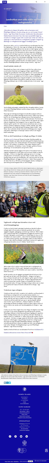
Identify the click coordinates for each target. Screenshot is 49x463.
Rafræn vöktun (24, 414)
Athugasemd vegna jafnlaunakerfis (24, 417)
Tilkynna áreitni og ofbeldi (24, 416)
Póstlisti (24, 401)
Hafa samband (22, 411)
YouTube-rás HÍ (38, 329)
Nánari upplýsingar (24, 461)
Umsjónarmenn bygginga (24, 430)
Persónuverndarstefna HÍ (24, 412)
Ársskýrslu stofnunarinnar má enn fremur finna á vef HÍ (18, 332)
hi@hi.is (27, 411)
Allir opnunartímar (24, 428)
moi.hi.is (16, 45)
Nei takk (30, 461)
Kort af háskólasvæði (24, 403)
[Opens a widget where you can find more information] (40, 460)
